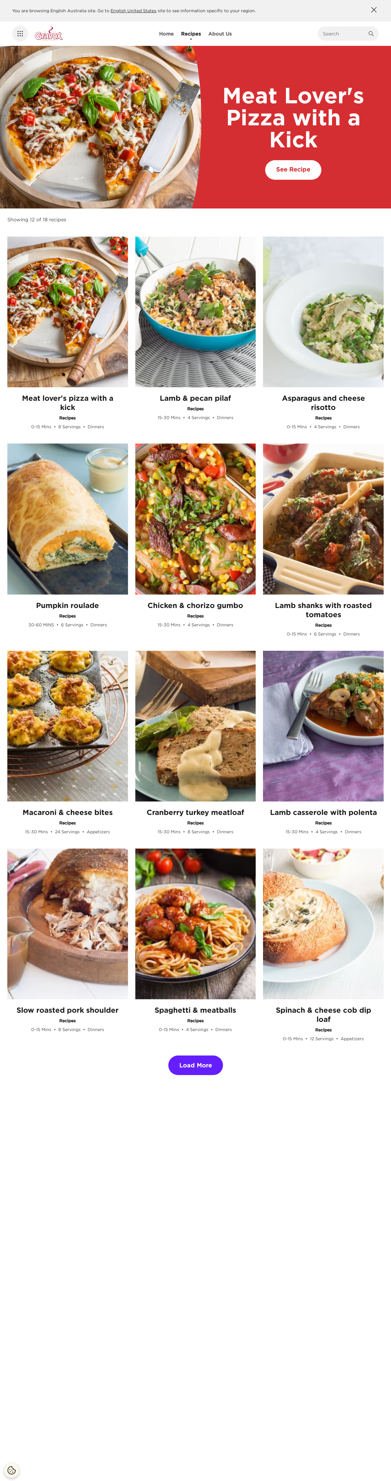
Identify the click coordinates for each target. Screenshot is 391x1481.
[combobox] (343, 33)
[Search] (371, 33)
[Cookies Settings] (11, 1470)
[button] (20, 34)
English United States (133, 10)
